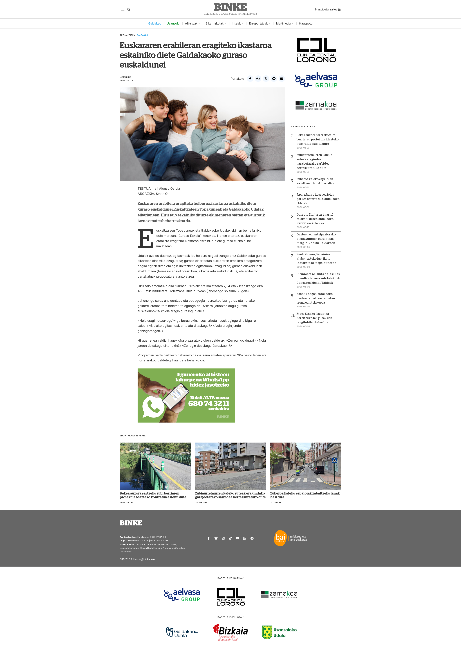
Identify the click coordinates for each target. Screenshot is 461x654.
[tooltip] (250, 78)
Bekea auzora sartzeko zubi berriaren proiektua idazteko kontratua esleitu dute (318, 139)
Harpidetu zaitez (326, 9)
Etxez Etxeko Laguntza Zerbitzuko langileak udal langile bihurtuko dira (315, 318)
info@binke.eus (145, 559)
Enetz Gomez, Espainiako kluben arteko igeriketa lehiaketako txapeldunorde (316, 258)
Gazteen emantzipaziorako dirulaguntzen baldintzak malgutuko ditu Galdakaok (316, 239)
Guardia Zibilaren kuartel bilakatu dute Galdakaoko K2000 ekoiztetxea (315, 219)
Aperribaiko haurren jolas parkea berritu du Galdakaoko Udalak (318, 199)
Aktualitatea (127, 35)
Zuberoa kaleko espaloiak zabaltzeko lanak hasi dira (305, 495)
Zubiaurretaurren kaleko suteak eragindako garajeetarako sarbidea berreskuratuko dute (230, 495)
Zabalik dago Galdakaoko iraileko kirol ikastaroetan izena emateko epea (316, 298)
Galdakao (142, 35)
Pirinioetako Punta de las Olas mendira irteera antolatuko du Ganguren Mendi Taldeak (319, 278)
